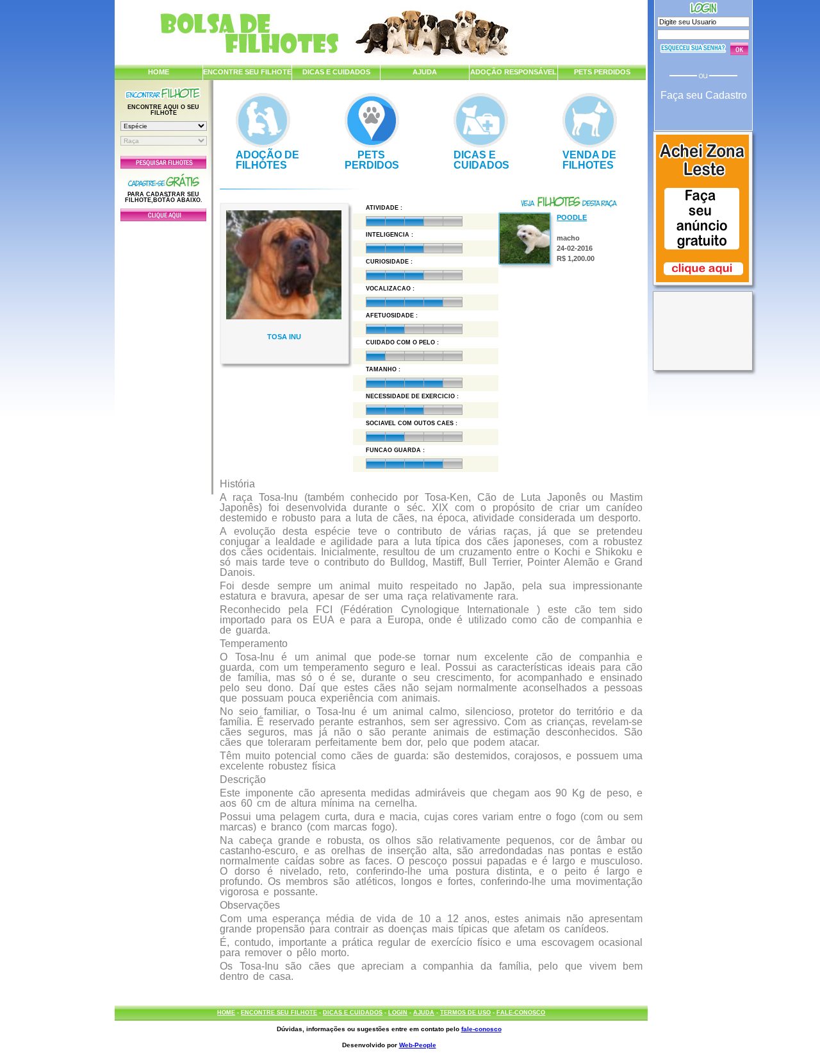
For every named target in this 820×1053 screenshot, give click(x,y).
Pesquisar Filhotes (163, 162)
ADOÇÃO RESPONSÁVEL (513, 72)
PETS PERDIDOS (602, 72)
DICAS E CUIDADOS (336, 72)
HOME (158, 72)
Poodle (572, 217)
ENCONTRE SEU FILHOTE (247, 72)
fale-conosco (481, 1028)
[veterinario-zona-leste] (702, 283)
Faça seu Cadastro (703, 95)
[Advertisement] (163, 354)
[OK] (739, 48)
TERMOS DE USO (465, 1012)
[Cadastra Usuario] (163, 219)
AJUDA (425, 72)
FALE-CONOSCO (520, 1012)
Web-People (417, 1045)
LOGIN (397, 1012)
